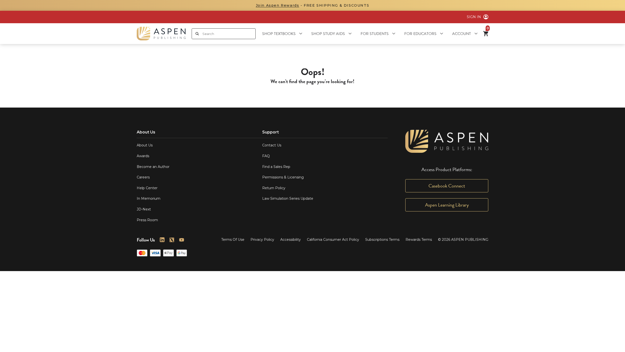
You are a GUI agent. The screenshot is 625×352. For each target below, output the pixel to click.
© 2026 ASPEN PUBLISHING (463, 239)
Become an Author (153, 167)
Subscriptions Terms (382, 239)
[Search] (197, 34)
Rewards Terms (419, 239)
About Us (145, 145)
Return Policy (273, 188)
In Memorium (148, 198)
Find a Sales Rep (276, 167)
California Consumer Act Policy (333, 239)
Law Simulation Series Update (287, 198)
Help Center (147, 188)
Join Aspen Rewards (277, 5)
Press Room (147, 220)
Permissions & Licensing (283, 177)
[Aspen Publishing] (161, 34)
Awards (143, 156)
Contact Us (271, 145)
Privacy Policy (262, 239)
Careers (143, 177)
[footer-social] (162, 239)
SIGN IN (474, 17)
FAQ (266, 156)
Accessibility (290, 239)
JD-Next (144, 209)
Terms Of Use (232, 239)
